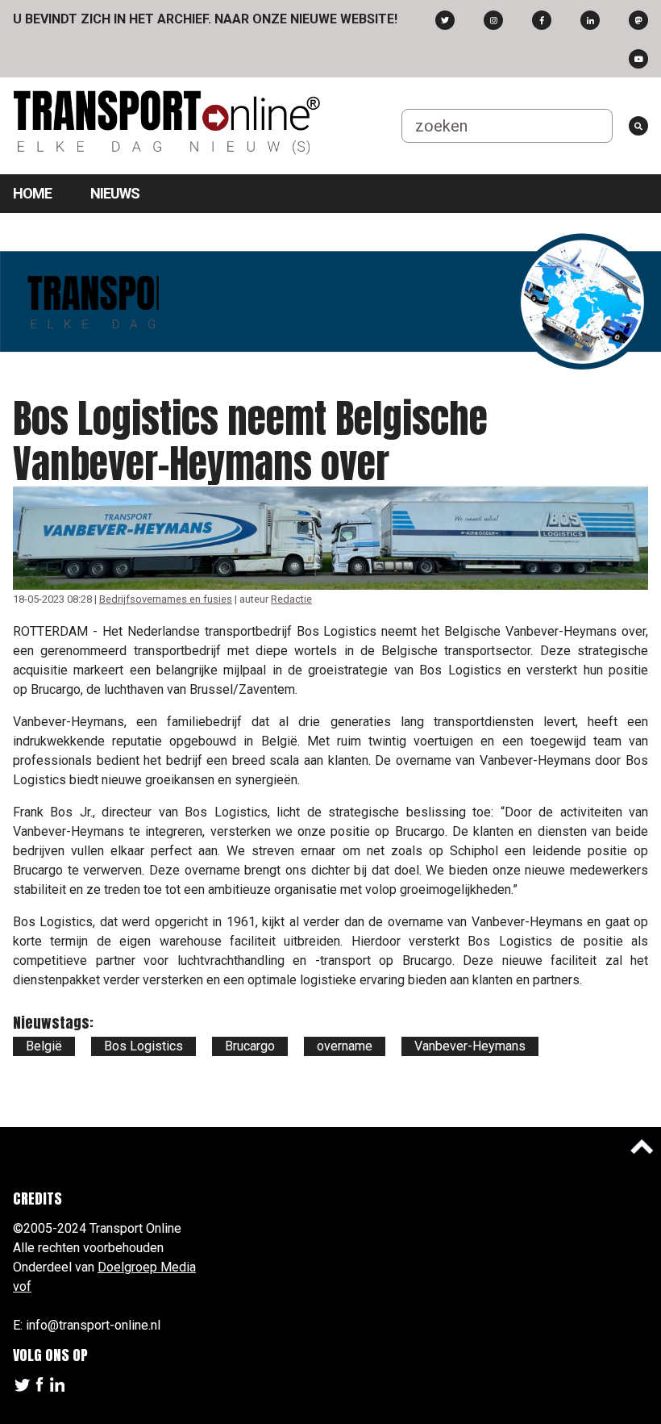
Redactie (291, 599)
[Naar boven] (641, 1146)
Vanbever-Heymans (470, 1046)
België (44, 1046)
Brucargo (250, 1046)
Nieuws (114, 193)
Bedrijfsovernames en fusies (165, 599)
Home (32, 193)
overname (344, 1046)
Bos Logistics (143, 1046)
